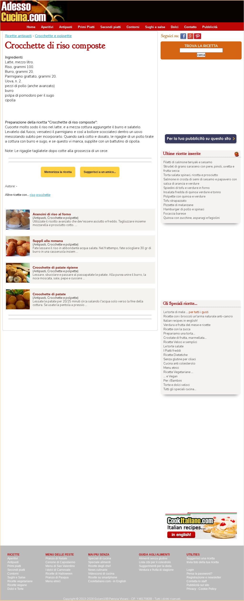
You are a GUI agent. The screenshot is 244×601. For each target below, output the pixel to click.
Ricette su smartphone (102, 577)
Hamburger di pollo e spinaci (183, 209)
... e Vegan (170, 376)
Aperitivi (47, 27)
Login (190, 569)
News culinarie (97, 569)
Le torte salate (173, 346)
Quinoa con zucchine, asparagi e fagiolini (191, 218)
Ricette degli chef (99, 566)
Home (31, 27)
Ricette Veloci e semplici (180, 342)
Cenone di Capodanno (60, 562)
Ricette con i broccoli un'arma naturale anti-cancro (198, 316)
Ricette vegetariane (20, 581)
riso (32, 195)
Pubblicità (209, 27)
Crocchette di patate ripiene (55, 267)
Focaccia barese (174, 214)
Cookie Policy (207, 589)
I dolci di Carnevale (58, 569)
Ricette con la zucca (176, 329)
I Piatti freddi (172, 351)
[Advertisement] (157, 11)
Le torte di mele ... (175, 312)
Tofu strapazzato (175, 201)
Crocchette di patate (49, 294)
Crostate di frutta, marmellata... (185, 338)
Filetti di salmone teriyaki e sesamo (187, 162)
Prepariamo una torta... (179, 333)
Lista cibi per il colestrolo (155, 562)
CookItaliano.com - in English (107, 581)
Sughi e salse (155, 27)
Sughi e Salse (16, 577)
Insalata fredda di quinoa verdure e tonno (192, 192)
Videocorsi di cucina (101, 573)
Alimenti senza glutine (153, 558)
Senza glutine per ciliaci (179, 359)
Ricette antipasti (18, 36)
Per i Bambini (172, 381)
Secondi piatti (110, 27)
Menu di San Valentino (60, 566)
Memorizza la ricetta (58, 172)
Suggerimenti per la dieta (155, 566)
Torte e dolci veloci (176, 385)
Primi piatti (14, 566)
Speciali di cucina (99, 558)
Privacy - (192, 589)
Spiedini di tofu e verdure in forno (186, 188)
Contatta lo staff (197, 581)
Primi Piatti (86, 27)
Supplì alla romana (48, 241)
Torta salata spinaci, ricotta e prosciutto (190, 175)
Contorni (133, 27)
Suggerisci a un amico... (100, 172)
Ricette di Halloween (59, 573)
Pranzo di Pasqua (57, 577)
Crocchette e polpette (53, 36)
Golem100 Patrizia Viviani (111, 599)
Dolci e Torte (15, 589)
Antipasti (65, 27)
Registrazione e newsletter (204, 577)
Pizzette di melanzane (178, 205)
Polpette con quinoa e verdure (184, 196)
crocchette (43, 195)
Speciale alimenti (99, 562)
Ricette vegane (17, 585)
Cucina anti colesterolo (179, 363)
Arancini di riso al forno (52, 214)
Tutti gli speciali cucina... (179, 389)
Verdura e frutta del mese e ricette (186, 325)
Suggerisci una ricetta (201, 558)
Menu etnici (171, 368)
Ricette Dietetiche (175, 355)
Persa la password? (199, 573)
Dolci (174, 27)
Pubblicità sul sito (198, 585)
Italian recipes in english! (180, 321)
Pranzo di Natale (56, 558)
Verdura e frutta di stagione (156, 569)
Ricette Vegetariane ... (178, 372)
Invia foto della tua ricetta (203, 562)
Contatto (190, 27)
